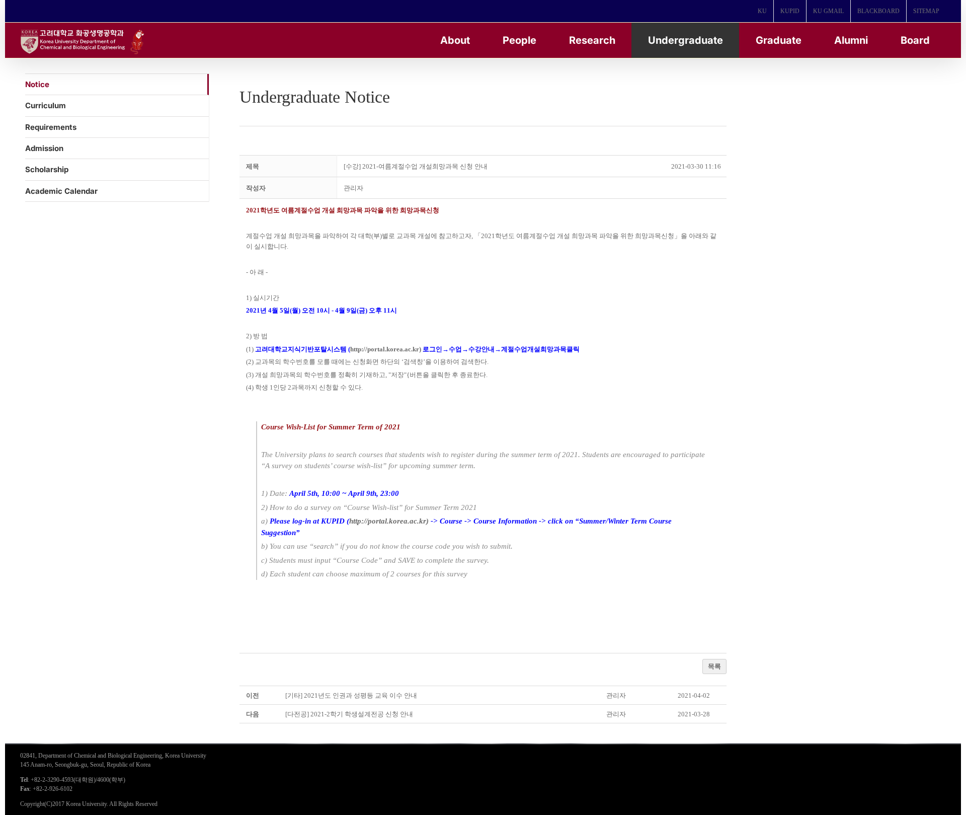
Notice (37, 84)
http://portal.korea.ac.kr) (385, 349)
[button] (353, 188)
